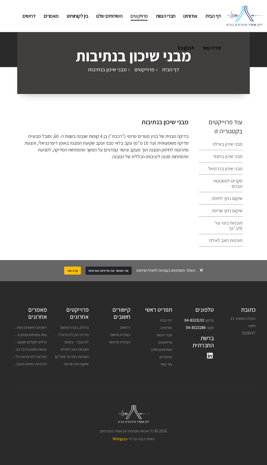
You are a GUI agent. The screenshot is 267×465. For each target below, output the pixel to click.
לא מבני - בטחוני (76, 341)
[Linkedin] (11, 15)
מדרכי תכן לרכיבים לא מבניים (67, 334)
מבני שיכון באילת (227, 144)
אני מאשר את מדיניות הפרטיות (108, 270)
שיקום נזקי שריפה (227, 210)
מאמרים (51, 16)
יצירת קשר (211, 47)
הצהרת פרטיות (119, 341)
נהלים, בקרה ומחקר (74, 327)
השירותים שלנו (109, 16)
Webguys (120, 438)
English (186, 47)
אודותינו (190, 16)
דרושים (28, 16)
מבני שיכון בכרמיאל (225, 168)
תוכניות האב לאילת (225, 240)
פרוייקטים (139, 16)
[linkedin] (210, 356)
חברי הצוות (165, 16)
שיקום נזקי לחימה (227, 198)
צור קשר (166, 364)
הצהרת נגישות (120, 334)
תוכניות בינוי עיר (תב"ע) (228, 225)
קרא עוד (72, 270)
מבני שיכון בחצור (227, 156)
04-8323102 (194, 320)
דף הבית (213, 16)
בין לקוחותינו (77, 16)
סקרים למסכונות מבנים (227, 183)
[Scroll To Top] (257, 459)
